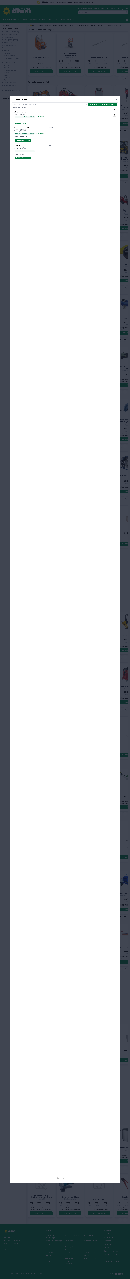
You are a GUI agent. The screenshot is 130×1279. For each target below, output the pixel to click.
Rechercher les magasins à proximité (102, 104)
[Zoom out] (114, 112)
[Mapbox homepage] (60, 1178)
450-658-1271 (40, 151)
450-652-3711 (40, 117)
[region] (86, 643)
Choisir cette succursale (23, 140)
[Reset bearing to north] (114, 115)
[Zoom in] (114, 109)
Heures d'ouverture (20, 120)
